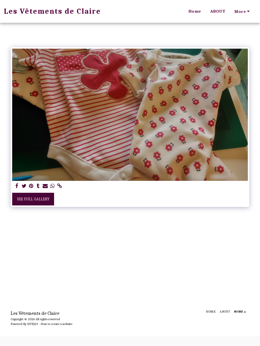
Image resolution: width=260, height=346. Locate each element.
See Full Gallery (33, 199)
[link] (59, 186)
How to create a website (56, 324)
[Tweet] (23, 186)
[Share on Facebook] (16, 186)
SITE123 (32, 324)
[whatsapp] (52, 186)
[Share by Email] (45, 186)
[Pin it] (31, 186)
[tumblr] (38, 186)
